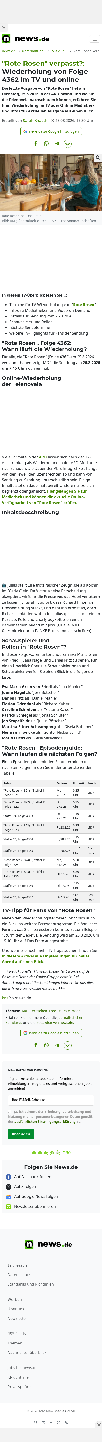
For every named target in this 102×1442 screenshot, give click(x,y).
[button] (51, 131)
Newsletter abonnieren (34, 1206)
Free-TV (55, 1010)
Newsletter (17, 1318)
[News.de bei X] (58, 1422)
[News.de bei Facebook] (51, 1422)
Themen (15, 1343)
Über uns (16, 1308)
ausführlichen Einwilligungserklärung (45, 1121)
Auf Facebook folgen (32, 1176)
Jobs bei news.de (22, 1367)
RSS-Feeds (17, 1333)
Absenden (21, 1134)
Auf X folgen (24, 1186)
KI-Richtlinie (18, 1377)
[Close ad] (4, 27)
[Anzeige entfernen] (98, 1424)
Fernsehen (38, 1010)
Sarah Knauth (35, 120)
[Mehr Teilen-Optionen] (68, 144)
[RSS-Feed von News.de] (66, 1422)
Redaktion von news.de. (55, 1022)
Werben (15, 1299)
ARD (25, 1010)
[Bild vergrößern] (98, 158)
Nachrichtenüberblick (27, 1352)
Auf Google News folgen (35, 1196)
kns (5, 997)
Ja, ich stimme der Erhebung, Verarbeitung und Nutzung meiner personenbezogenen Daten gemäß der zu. (50, 1116)
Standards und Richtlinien (31, 1284)
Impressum (18, 1265)
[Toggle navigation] (94, 39)
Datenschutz (19, 1274)
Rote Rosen (71, 1010)
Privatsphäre (19, 1386)
